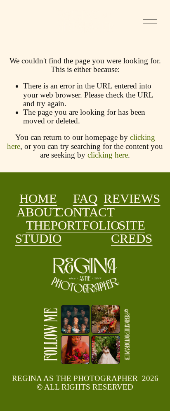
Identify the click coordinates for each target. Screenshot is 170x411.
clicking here (107, 155)
